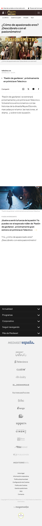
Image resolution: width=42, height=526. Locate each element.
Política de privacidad (21, 479)
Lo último (5, 17)
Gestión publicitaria (21, 488)
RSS (21, 491)
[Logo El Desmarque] (21, 385)
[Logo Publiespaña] (21, 454)
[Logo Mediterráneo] (21, 462)
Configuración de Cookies (21, 482)
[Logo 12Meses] (21, 439)
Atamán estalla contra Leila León (14, 8)
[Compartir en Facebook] (38, 89)
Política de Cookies (21, 485)
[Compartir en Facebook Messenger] (33, 89)
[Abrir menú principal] (39, 13)
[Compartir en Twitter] (28, 89)
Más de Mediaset (10, 333)
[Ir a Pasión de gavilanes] (11, 12)
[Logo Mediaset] (21, 344)
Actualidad (7, 309)
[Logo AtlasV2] (21, 447)
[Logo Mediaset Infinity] (21, 354)
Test (32, 17)
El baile (26, 17)
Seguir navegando (10, 327)
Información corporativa (21, 476)
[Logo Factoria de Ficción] (21, 393)
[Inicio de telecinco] (3, 13)
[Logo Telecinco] (21, 362)
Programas (7, 315)
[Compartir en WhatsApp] (23, 89)
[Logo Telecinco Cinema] (21, 431)
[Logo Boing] (21, 400)
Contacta (21, 494)
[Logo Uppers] (21, 424)
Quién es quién (16, 17)
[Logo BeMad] (21, 416)
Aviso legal (21, 473)
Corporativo (8, 321)
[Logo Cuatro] (21, 369)
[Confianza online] (21, 517)
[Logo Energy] (21, 408)
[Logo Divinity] (21, 377)
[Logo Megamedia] (22, 507)
